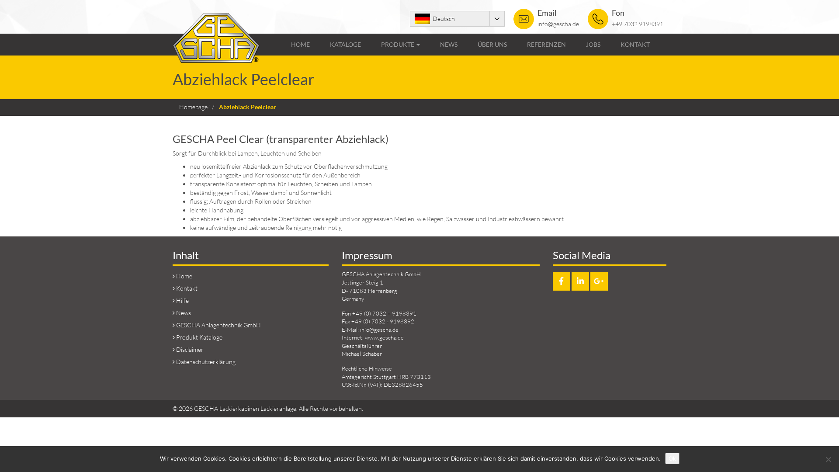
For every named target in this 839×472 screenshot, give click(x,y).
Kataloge (345, 44)
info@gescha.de (558, 24)
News (449, 44)
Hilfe (182, 300)
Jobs (593, 44)
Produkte (398, 44)
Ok (672, 458)
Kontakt (635, 44)
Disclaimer (190, 349)
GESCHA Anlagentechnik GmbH (218, 325)
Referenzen (546, 44)
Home (300, 44)
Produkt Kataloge (199, 337)
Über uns (492, 44)
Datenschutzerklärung (206, 361)
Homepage (193, 107)
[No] (828, 459)
